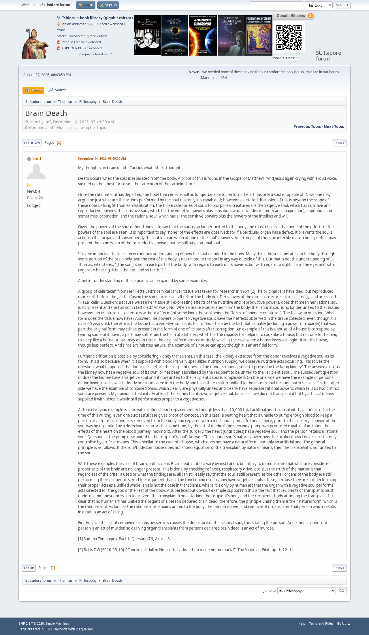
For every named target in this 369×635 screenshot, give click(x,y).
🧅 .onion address (70, 24)
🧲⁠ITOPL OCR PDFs (71, 48)
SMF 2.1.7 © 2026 (31, 623)
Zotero (62, 36)
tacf (36, 158)
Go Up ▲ (344, 623)
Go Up (29, 568)
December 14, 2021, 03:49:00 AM (102, 158)
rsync (61, 30)
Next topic (334, 126)
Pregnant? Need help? (95, 54)
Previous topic (307, 126)
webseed (116, 24)
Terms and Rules (321, 623)
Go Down (32, 143)
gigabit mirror (118, 17)
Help (301, 623)
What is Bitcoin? (285, 58)
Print (339, 143)
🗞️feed (91, 36)
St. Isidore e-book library (80, 17)
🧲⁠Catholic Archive (71, 42)
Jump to (269, 590)
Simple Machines (57, 623)
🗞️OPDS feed (97, 24)
